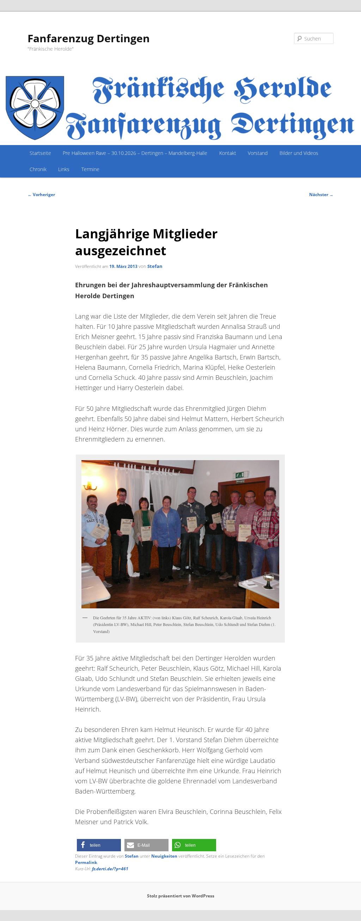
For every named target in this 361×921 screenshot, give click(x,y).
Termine (90, 169)
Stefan (155, 266)
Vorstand (258, 153)
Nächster (321, 195)
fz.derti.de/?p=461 (110, 869)
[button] (99, 845)
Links (63, 169)
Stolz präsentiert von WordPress (180, 896)
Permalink (86, 862)
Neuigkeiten (164, 856)
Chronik (38, 169)
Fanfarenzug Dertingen (88, 38)
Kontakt (227, 153)
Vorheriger (41, 195)
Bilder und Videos (299, 153)
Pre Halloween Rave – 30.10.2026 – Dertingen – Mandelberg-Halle (135, 153)
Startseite (40, 153)
